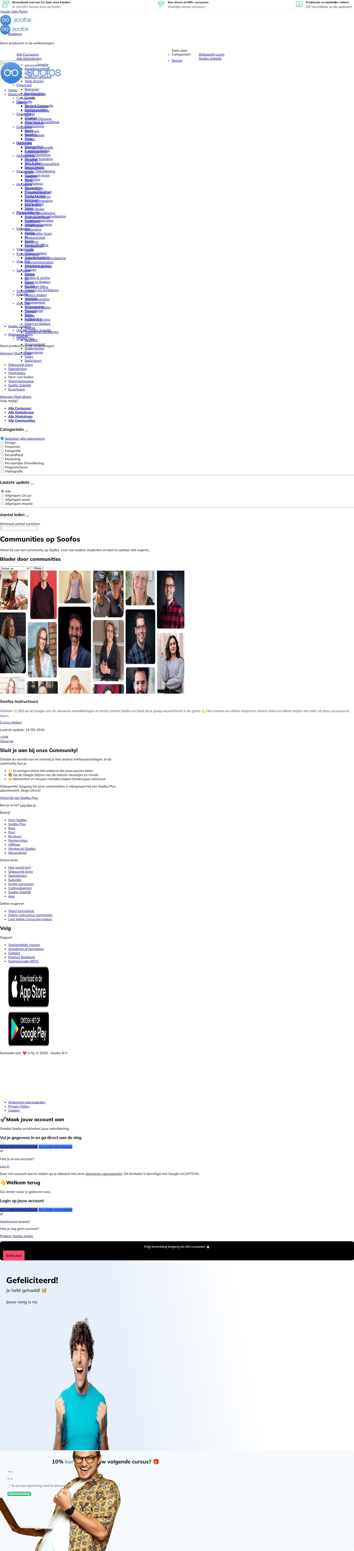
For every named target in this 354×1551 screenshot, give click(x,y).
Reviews (14, 836)
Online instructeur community (30, 915)
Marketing (12, 459)
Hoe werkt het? (19, 867)
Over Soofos (17, 820)
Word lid (6, 741)
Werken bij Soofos (22, 849)
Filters (38, 568)
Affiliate (14, 844)
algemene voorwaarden (103, 1174)
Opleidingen (17, 876)
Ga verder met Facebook (19, 1147)
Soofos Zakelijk (19, 892)
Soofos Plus (17, 824)
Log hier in (28, 805)
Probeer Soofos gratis (16, 1236)
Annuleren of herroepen (26, 949)
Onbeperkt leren (20, 871)
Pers (11, 832)
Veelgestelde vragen (24, 945)
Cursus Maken (11, 722)
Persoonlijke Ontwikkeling (24, 463)
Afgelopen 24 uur (18, 495)
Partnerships (18, 840)
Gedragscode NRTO (23, 961)
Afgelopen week (17, 499)
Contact (14, 953)
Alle (8, 491)
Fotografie (13, 451)
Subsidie (14, 880)
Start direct (22, 353)
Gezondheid (14, 455)
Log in (4, 1166)
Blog (11, 828)
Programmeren (16, 467)
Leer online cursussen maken (30, 919)
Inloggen (6, 353)
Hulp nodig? (9, 401)
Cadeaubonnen (20, 888)
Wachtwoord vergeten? (15, 1221)
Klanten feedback (21, 957)
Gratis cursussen (21, 884)
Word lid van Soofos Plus (19, 798)
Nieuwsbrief (17, 853)
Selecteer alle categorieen (25, 438)
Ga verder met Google (55, 1147)
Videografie (14, 471)
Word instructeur (21, 911)
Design (10, 442)
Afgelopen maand (19, 504)
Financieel (12, 447)
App (11, 896)
